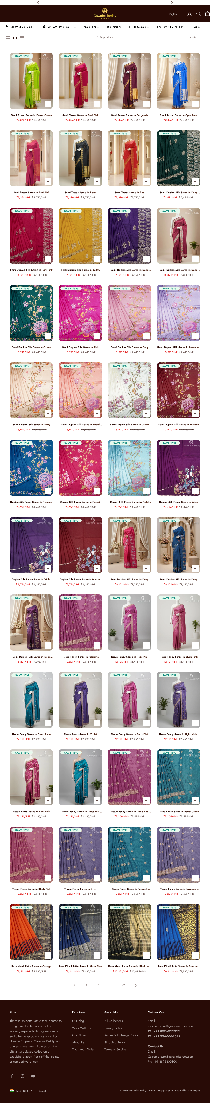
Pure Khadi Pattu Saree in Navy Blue (80, 966)
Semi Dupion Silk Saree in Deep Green (179, 193)
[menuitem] (20, 26)
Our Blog (78, 1021)
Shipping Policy (114, 1042)
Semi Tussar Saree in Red (130, 192)
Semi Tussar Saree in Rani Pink (80, 115)
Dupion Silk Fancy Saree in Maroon (80, 579)
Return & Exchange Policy (121, 1035)
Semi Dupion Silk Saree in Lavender (178, 347)
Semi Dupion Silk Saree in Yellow (80, 270)
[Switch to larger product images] (8, 37)
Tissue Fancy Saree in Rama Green (178, 811)
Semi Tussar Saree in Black (80, 192)
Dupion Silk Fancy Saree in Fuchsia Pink (80, 502)
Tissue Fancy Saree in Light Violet (178, 734)
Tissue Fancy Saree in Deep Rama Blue (31, 734)
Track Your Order (83, 1049)
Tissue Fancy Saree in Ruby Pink (129, 734)
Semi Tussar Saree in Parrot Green (31, 115)
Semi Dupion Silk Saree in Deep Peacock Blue (179, 579)
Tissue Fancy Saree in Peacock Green (129, 889)
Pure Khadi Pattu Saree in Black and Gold (129, 966)
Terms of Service (115, 1049)
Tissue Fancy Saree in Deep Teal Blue (80, 812)
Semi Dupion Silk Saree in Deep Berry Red (179, 270)
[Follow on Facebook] (12, 1076)
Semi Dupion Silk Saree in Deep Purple (130, 270)
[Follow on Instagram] (23, 1076)
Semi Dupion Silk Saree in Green (31, 347)
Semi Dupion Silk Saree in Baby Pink (129, 347)
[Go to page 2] (136, 985)
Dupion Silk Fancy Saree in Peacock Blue (31, 502)
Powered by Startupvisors (187, 1090)
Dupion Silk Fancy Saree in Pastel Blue (129, 502)
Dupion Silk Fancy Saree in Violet (31, 579)
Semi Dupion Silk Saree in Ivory (31, 425)
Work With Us (81, 1028)
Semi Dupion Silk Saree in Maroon (178, 425)
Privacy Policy (113, 1028)
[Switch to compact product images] (22, 37)
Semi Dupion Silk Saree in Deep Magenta (31, 657)
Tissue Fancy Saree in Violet (80, 734)
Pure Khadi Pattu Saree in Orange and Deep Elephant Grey (31, 966)
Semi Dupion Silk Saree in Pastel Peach (80, 425)
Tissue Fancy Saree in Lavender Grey (178, 889)
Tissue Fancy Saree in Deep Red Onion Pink (129, 812)
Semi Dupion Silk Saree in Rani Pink (31, 270)
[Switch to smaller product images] (15, 37)
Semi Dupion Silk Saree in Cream (129, 425)
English (173, 14)
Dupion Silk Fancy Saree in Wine (178, 502)
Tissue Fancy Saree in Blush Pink (178, 657)
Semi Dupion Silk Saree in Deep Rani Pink (130, 579)
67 (123, 985)
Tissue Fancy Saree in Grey (80, 889)
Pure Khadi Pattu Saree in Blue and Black (178, 966)
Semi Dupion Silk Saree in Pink (80, 347)
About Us (78, 1042)
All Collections (113, 1021)
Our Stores (79, 1035)
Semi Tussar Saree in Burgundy (129, 115)
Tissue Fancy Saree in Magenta (80, 657)
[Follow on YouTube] (33, 1076)
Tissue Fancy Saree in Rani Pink (31, 811)
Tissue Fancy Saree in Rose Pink (129, 657)
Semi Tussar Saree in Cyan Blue (178, 115)
